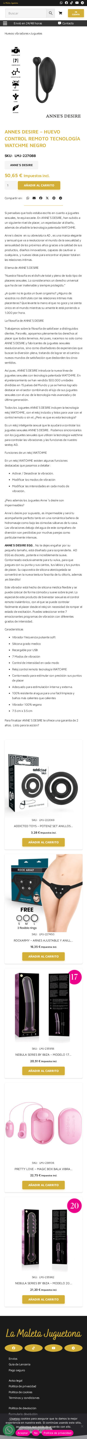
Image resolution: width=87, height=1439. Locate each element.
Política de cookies (20, 1392)
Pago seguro (17, 1370)
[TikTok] (71, 2)
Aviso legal (15, 1380)
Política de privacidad (22, 1386)
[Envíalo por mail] (34, 198)
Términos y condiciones (24, 1397)
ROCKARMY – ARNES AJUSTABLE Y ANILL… (43, 940)
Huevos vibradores (17, 33)
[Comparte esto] (28, 198)
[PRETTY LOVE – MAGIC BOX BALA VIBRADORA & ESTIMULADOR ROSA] (44, 1085)
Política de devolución (22, 1408)
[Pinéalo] (53, 198)
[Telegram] (82, 2)
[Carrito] (60, 13)
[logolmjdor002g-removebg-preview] (10, 3)
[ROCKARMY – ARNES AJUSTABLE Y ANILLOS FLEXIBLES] (44, 856)
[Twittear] (47, 198)
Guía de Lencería (19, 1364)
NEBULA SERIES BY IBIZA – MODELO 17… (43, 1054)
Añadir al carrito (39, 185)
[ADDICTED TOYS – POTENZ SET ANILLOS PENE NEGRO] (44, 742)
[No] (82, 1426)
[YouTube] (77, 2)
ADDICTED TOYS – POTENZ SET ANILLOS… (43, 826)
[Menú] (5, 23)
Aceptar (23, 1433)
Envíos (13, 1358)
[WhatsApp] (61, 2)
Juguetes (36, 33)
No (36, 1433)
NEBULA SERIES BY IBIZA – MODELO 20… (43, 1283)
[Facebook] (66, 2)
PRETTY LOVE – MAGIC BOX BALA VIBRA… (44, 1169)
